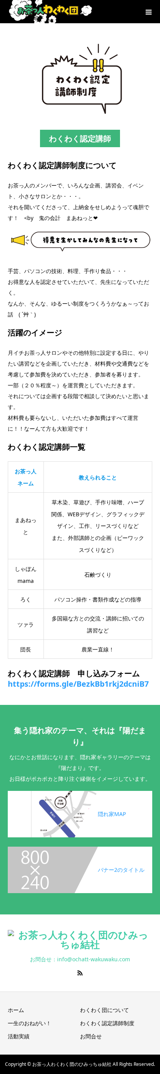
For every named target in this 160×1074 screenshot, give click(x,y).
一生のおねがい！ (29, 1023)
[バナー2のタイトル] (80, 848)
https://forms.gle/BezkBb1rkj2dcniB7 (78, 684)
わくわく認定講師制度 (107, 1023)
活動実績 (19, 1036)
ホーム (16, 1010)
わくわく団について (104, 1010)
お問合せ (91, 1036)
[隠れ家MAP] (80, 792)
